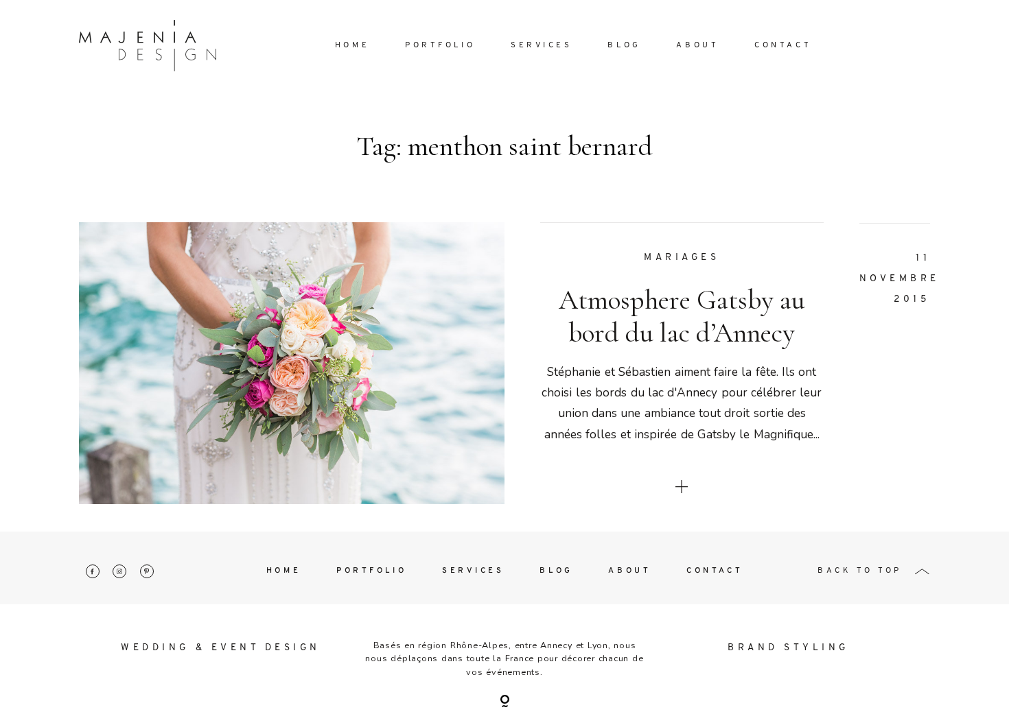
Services (541, 45)
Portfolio (440, 45)
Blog (623, 45)
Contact (782, 45)
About (697, 45)
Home (352, 45)
